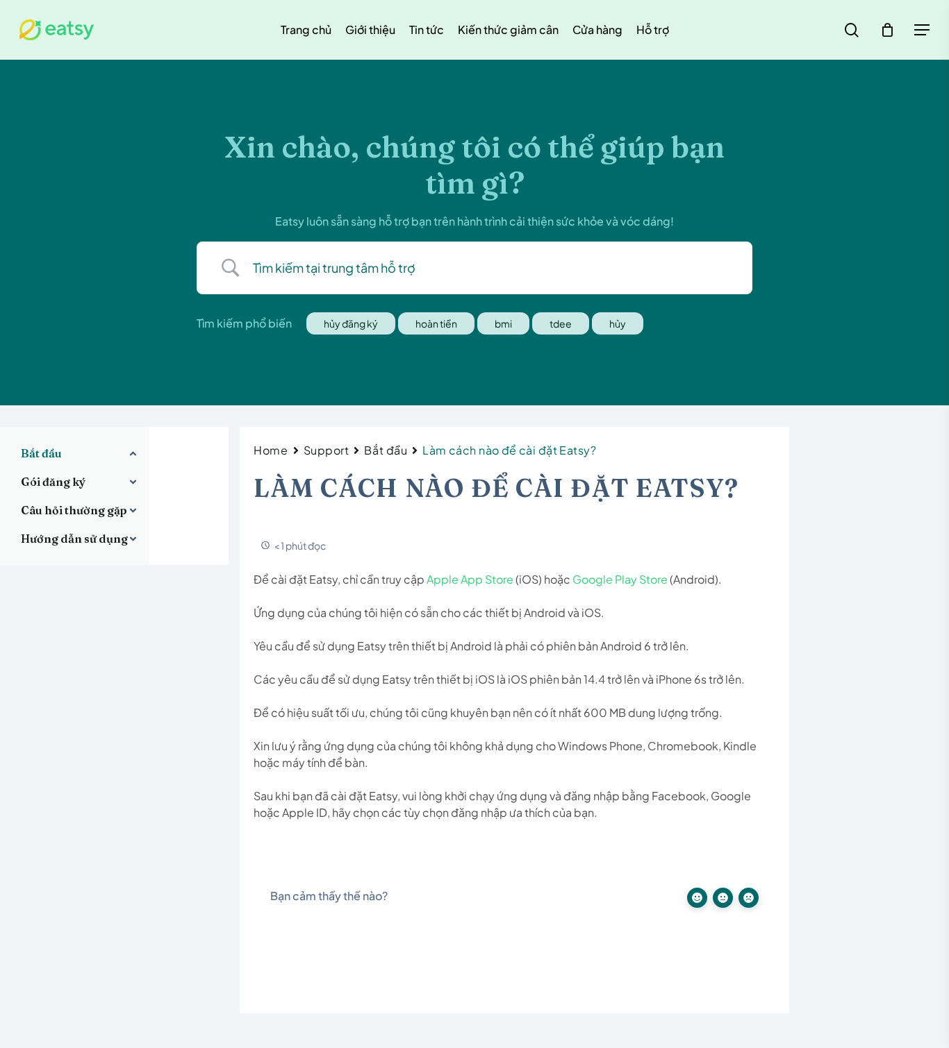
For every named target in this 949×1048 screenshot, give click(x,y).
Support (326, 450)
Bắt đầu (385, 450)
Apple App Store (470, 579)
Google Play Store (620, 579)
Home (271, 450)
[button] (922, 30)
